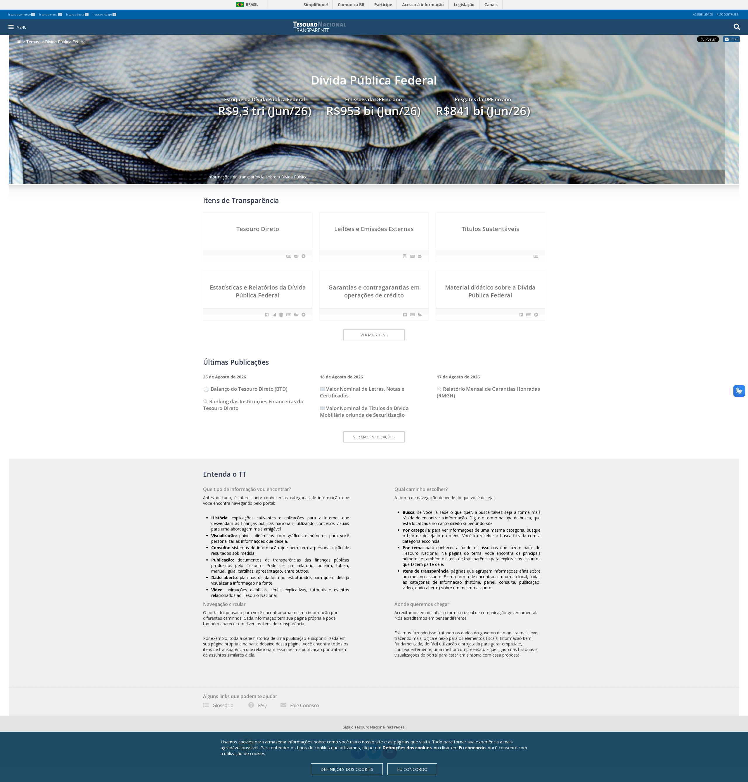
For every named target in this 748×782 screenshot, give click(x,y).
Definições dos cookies (347, 769)
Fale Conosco (304, 705)
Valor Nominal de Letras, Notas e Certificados (362, 392)
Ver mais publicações (374, 437)
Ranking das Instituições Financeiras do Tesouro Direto (253, 404)
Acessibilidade (703, 14)
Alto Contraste (727, 14)
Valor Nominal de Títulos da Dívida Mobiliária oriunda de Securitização (364, 411)
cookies (246, 742)
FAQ (262, 705)
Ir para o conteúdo (21, 14)
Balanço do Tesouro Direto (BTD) (249, 388)
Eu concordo (412, 769)
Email (734, 39)
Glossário (223, 705)
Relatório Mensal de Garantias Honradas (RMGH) (488, 392)
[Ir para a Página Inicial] (323, 26)
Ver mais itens (374, 334)
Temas (32, 41)
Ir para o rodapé (104, 14)
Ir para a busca (76, 14)
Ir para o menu (50, 14)
